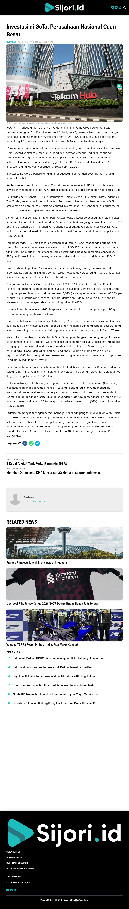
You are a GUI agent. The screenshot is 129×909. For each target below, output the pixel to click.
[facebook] (24, 443)
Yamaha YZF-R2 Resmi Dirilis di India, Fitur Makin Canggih (42, 644)
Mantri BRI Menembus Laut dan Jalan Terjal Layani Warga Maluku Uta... (56, 694)
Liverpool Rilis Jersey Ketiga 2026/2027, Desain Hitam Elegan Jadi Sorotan (52, 603)
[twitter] (37, 443)
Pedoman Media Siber (18, 882)
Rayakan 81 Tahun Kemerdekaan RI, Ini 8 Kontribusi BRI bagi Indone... (55, 676)
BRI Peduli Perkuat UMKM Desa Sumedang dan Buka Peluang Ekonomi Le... (59, 658)
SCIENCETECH (13, 852)
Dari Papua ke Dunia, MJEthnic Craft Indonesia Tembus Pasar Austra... (55, 685)
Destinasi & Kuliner (17, 863)
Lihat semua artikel (34, 501)
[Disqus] (64, 764)
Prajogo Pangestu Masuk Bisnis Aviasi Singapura (36, 562)
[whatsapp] (31, 443)
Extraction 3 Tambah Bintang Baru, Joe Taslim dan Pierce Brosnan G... (55, 703)
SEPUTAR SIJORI (14, 857)
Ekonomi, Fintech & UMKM (20, 868)
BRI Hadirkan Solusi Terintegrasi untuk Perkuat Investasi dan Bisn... (54, 667)
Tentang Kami (13, 876)
